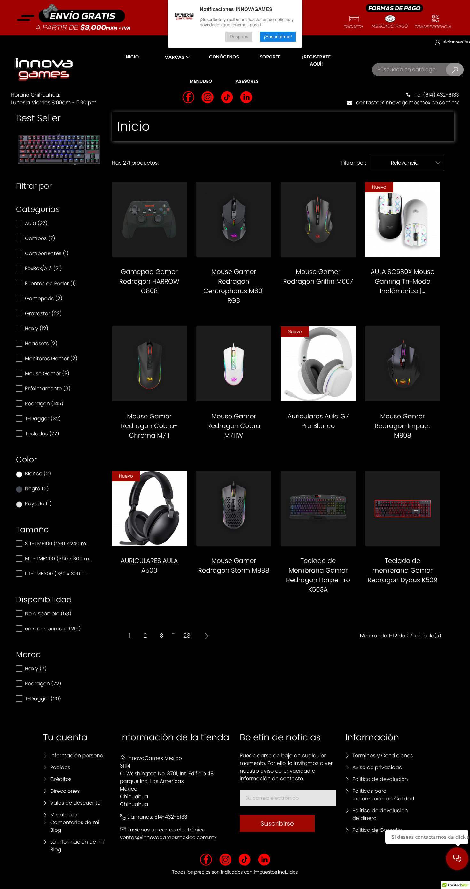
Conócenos (224, 57)
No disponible (48, 613)
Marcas (174, 57)
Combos (40, 238)
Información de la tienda (174, 737)
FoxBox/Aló (43, 268)
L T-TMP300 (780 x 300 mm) (59, 573)
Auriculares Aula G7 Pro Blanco (318, 421)
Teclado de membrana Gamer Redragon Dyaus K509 (402, 570)
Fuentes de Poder (50, 283)
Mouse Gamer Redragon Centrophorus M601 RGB (233, 286)
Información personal (77, 755)
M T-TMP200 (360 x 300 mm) (59, 558)
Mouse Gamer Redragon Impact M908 (402, 426)
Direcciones (65, 791)
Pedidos (60, 767)
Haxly (36, 328)
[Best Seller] (59, 147)
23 (186, 635)
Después (239, 36)
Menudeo (201, 81)
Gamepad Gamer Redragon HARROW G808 (149, 281)
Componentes (47, 253)
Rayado (38, 503)
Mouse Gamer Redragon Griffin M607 (318, 276)
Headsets (41, 343)
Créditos (61, 779)
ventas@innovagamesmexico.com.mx (168, 837)
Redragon (44, 403)
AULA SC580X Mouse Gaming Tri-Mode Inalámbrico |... (402, 281)
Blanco (38, 473)
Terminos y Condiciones (382, 755)
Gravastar (43, 313)
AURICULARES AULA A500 (149, 565)
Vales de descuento (75, 803)
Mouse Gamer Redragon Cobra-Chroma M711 (149, 426)
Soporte (270, 57)
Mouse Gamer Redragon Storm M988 (233, 565)
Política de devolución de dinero (380, 814)
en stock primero (53, 628)
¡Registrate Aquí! (316, 60)
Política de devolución (380, 779)
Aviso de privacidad (377, 767)
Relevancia (416, 163)
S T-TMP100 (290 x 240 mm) (59, 543)
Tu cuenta (65, 737)
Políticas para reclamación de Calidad (383, 794)
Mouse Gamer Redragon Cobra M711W (233, 426)
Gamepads (43, 298)
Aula (36, 223)
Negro (37, 488)
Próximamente (48, 388)
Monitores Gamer (51, 358)
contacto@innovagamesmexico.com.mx (405, 102)
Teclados (42, 433)
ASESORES (247, 81)
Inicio (131, 57)
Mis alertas (63, 814)
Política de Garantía (377, 830)
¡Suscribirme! (278, 36)
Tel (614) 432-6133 (435, 94)
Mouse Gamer (47, 373)
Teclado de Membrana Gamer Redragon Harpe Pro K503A (318, 575)
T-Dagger (43, 418)
